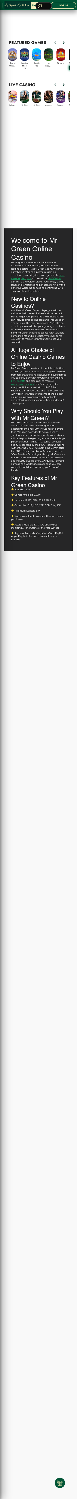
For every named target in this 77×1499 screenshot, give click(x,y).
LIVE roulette (18, 381)
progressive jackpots (22, 384)
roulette (15, 278)
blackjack (26, 278)
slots (61, 275)
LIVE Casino (54, 278)
